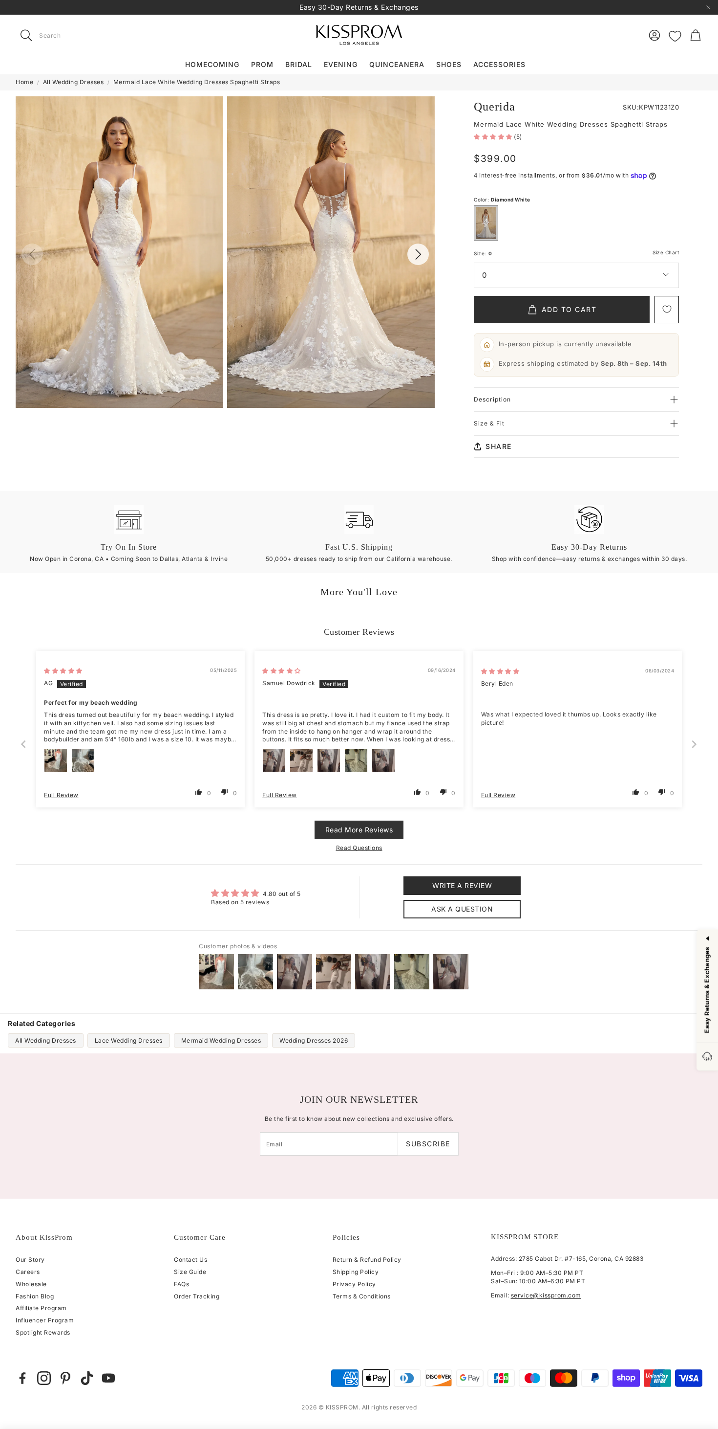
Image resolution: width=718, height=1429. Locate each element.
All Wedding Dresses (73, 82)
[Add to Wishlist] (667, 309)
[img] (63, 670)
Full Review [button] (61, 795)
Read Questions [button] (359, 847)
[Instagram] (44, 1378)
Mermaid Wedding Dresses (221, 1040)
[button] (77, 35)
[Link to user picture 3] (328, 760)
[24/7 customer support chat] (707, 1058)
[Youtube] (108, 1378)
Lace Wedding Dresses (129, 1040)
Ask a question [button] (462, 909)
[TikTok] (87, 1378)
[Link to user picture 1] (55, 760)
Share (499, 446)
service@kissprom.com (546, 1295)
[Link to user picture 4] (356, 760)
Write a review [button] (462, 885)
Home (24, 82)
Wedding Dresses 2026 (313, 1040)
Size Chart (666, 252)
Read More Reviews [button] (359, 830)
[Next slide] (694, 744)
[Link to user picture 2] (83, 760)
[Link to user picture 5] (383, 760)
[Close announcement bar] (708, 7)
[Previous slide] (24, 744)
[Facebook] (22, 1378)
